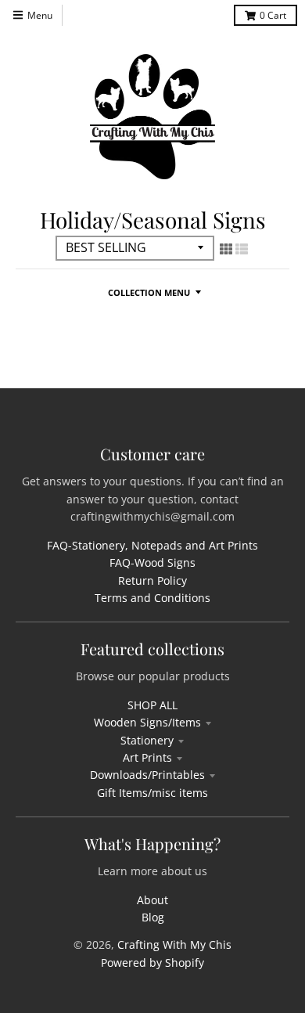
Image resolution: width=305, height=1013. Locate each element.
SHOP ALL (152, 705)
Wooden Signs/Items (147, 722)
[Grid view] (226, 249)
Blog (153, 917)
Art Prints (147, 757)
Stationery (147, 740)
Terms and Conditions (152, 597)
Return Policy (152, 580)
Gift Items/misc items (152, 792)
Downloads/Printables (147, 774)
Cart (273, 15)
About (152, 899)
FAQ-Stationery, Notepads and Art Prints (152, 545)
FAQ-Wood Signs (152, 562)
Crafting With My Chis (174, 944)
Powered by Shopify (152, 962)
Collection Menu (149, 292)
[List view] (241, 249)
